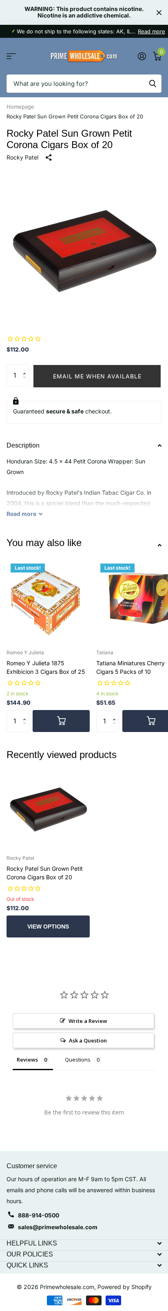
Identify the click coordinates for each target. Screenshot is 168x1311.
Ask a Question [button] (88, 1040)
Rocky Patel (22, 157)
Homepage (20, 106)
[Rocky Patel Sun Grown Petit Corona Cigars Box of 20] (48, 806)
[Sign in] (141, 56)
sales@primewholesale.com (57, 1227)
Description (23, 445)
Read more (151, 31)
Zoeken (152, 83)
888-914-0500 (38, 1215)
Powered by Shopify (124, 1286)
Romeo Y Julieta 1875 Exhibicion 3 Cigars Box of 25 (46, 667)
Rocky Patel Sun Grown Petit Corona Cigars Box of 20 (45, 873)
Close (159, 12)
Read (21, 513)
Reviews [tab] (27, 1059)
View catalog (11, 56)
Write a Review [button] (88, 1021)
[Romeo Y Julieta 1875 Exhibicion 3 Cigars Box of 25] (48, 600)
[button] (26, 367)
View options (48, 926)
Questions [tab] (78, 1059)
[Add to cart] (61, 721)
